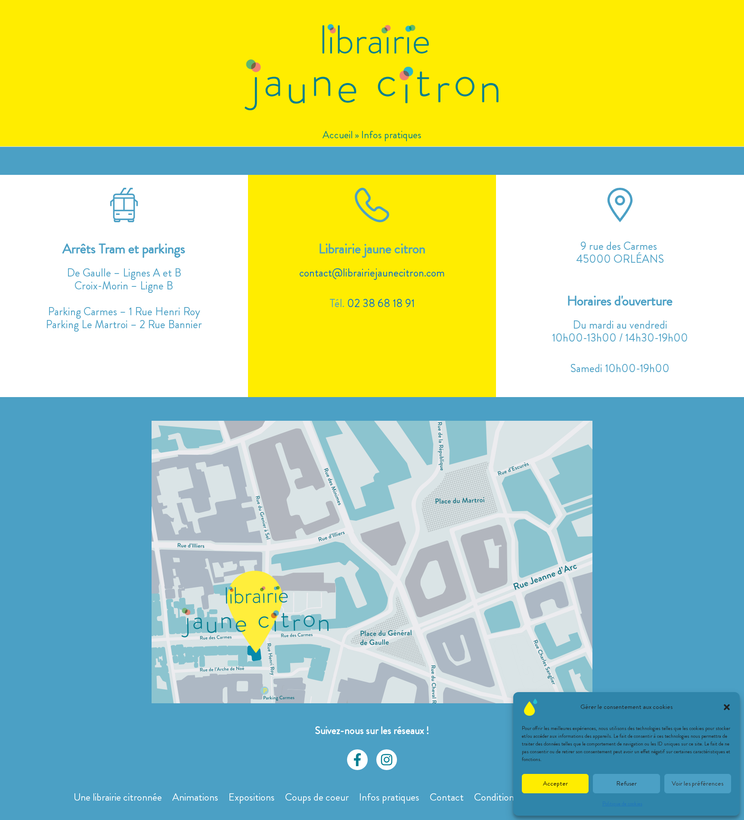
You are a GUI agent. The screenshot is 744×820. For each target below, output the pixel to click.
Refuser (626, 783)
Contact (447, 797)
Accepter (555, 783)
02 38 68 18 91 (381, 303)
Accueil (337, 134)
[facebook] (357, 759)
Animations (195, 797)
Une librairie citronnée (118, 797)
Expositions (252, 797)
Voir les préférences (697, 783)
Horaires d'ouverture (620, 301)
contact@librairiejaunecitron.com (372, 273)
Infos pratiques (389, 797)
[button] (726, 707)
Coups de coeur (317, 797)
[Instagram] (386, 759)
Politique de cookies (622, 804)
